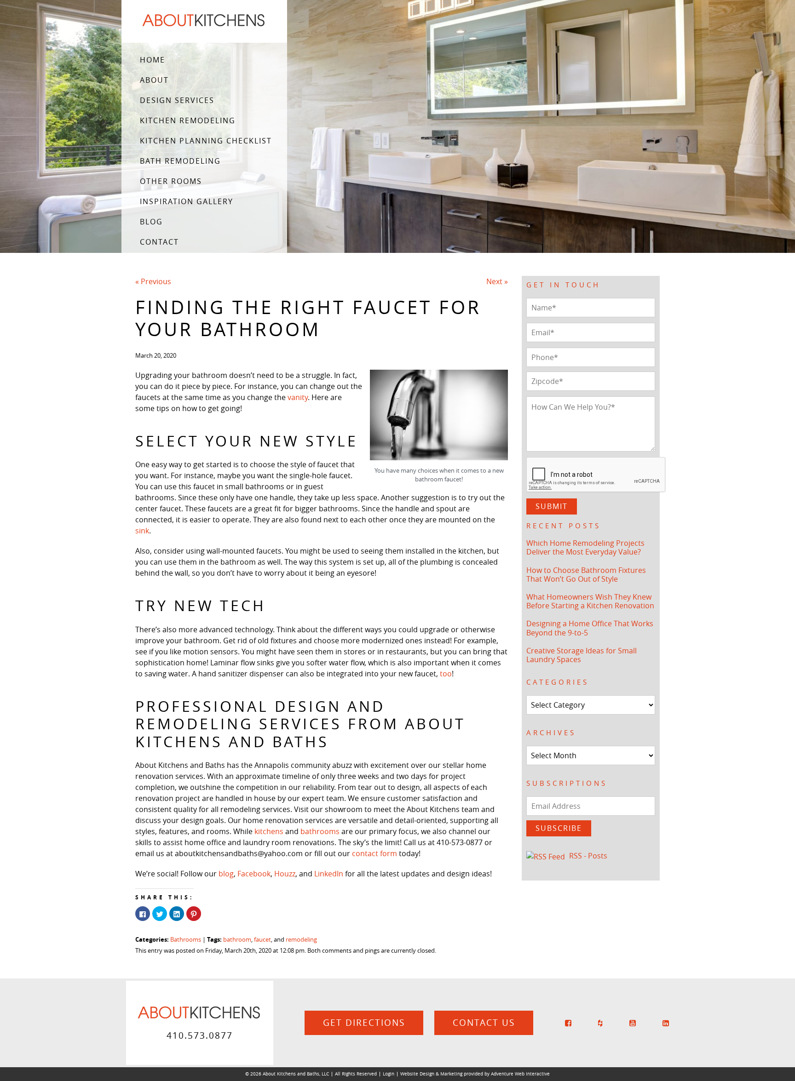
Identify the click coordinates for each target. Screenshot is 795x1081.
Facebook (254, 874)
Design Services (177, 100)
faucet (262, 940)
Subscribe (559, 828)
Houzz (284, 874)
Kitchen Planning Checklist (206, 141)
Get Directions (364, 1023)
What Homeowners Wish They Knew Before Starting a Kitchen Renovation (590, 601)
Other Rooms (171, 181)
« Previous (153, 281)
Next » (497, 281)
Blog (151, 222)
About (154, 80)
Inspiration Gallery (186, 201)
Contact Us (484, 1023)
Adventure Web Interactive (520, 1074)
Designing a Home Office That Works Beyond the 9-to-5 (589, 627)
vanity (298, 397)
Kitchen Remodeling (188, 120)
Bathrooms (185, 940)
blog (226, 874)
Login (388, 1074)
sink (142, 531)
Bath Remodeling (180, 161)
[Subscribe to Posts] (546, 856)
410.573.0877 (200, 1035)
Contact (159, 242)
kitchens (268, 831)
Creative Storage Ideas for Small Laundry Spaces (581, 655)
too (446, 674)
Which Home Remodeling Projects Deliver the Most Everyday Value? (585, 547)
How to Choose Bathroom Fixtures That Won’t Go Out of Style (586, 574)
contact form (374, 853)
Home (152, 60)
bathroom (237, 940)
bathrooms (320, 831)
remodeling (301, 940)
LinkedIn (328, 874)
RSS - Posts (588, 856)
